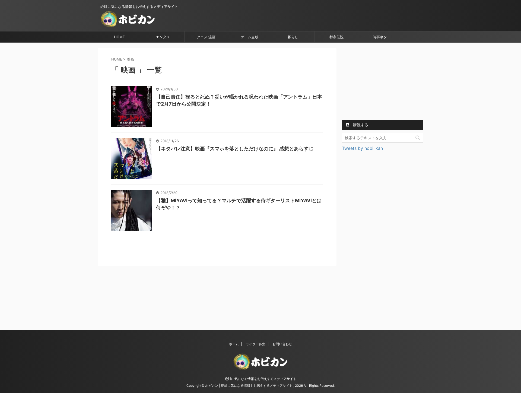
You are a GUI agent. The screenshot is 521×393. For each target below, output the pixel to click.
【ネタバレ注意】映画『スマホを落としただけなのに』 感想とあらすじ (234, 148)
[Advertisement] (382, 82)
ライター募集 (255, 344)
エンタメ (163, 37)
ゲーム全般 (249, 37)
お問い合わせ (282, 344)
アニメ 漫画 (206, 37)
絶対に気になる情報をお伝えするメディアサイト (260, 379)
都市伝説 (336, 37)
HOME (119, 37)
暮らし (293, 37)
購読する (360, 124)
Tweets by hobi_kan (362, 148)
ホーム (234, 344)
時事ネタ (380, 37)
